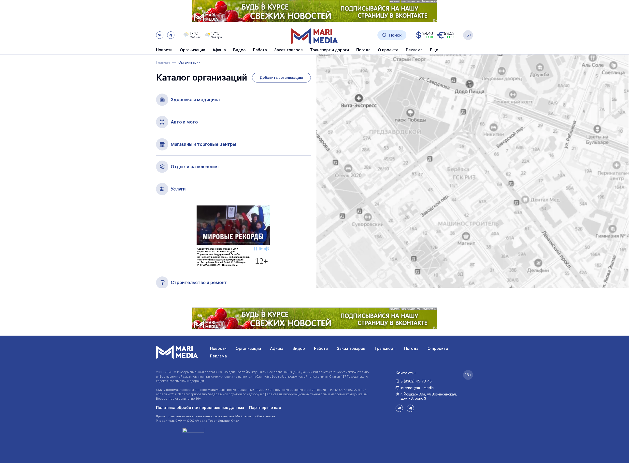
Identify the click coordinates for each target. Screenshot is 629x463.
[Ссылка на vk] (159, 35)
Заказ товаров (351, 348)
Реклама (218, 356)
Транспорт (384, 348)
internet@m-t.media (417, 388)
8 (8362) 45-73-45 (416, 381)
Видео (239, 50)
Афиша (276, 348)
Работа (260, 50)
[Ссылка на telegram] (170, 35)
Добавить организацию (281, 77)
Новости (164, 50)
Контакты (405, 372)
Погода (411, 348)
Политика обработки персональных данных (200, 407)
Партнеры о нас (265, 407)
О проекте (438, 348)
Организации (248, 348)
